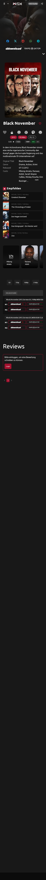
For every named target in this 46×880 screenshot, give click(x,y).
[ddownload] (13, 48)
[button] (17, 304)
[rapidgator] (32, 48)
